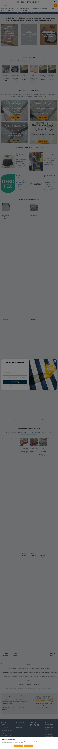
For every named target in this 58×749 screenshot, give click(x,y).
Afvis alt (18, 745)
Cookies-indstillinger (7, 745)
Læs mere (21, 742)
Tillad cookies (28, 745)
